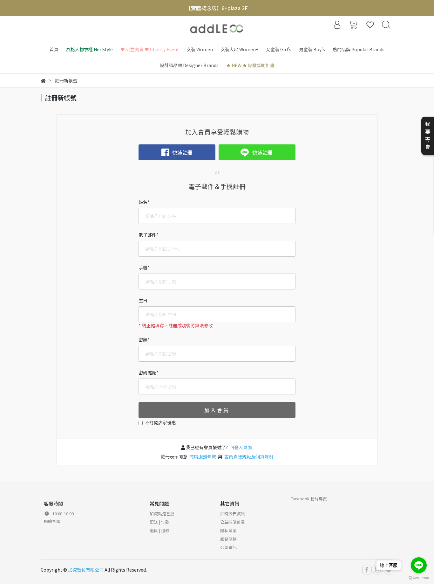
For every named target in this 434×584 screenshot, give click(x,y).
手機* (144, 267)
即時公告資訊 (232, 514)
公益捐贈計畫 (232, 522)
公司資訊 (228, 547)
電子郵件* (149, 235)
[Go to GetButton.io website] (419, 577)
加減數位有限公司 (86, 570)
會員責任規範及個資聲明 (248, 456)
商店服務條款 (202, 456)
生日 (143, 300)
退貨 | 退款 (159, 530)
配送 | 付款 (159, 522)
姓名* (144, 202)
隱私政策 (228, 530)
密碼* (144, 340)
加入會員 (217, 410)
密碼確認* (149, 372)
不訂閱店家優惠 (160, 422)
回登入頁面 (241, 447)
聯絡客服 (52, 521)
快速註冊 (182, 152)
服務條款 (228, 539)
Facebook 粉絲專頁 (309, 499)
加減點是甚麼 (162, 514)
